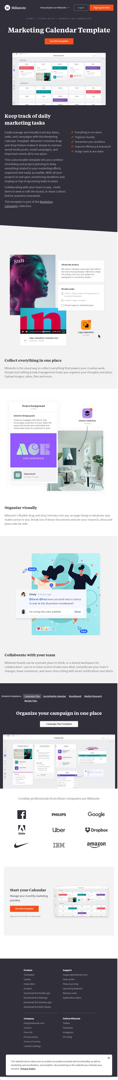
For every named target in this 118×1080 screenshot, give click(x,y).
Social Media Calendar (54, 696)
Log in (81, 7)
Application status (72, 997)
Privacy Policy (27, 1068)
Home (31, 18)
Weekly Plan (30, 700)
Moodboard (75, 696)
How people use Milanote (53, 7)
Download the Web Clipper (37, 1006)
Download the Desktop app (38, 1002)
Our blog (67, 1036)
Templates (47, 18)
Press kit (28, 1032)
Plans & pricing (70, 983)
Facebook (68, 1027)
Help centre (69, 979)
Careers (28, 1027)
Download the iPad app (35, 997)
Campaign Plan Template (59, 723)
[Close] (108, 1058)
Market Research (93, 696)
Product (28, 988)
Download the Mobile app (37, 993)
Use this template (59, 41)
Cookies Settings (32, 1046)
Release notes (70, 993)
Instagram (68, 1032)
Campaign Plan (32, 696)
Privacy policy (31, 1036)
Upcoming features (73, 988)
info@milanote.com (34, 1023)
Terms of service (32, 1041)
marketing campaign (75, 18)
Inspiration (29, 983)
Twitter (66, 1023)
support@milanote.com (75, 974)
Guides (27, 979)
